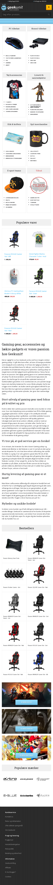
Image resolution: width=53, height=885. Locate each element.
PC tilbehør (14, 28)
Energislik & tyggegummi (14, 158)
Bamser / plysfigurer (37, 112)
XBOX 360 (33, 60)
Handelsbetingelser (12, 844)
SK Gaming (9, 207)
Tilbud (39, 170)
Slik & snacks (10, 151)
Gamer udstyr (34, 197)
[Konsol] (38, 43)
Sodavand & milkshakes (13, 153)
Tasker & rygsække (12, 111)
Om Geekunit (10, 830)
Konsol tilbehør (38, 28)
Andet (8, 65)
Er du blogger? (10, 872)
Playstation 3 (34, 55)
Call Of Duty (34, 151)
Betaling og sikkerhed (13, 853)
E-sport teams (14, 170)
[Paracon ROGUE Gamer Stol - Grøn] (39, 276)
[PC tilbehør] (14, 43)
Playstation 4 (34, 58)
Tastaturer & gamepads (13, 58)
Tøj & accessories (14, 75)
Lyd (7, 60)
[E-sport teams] (14, 185)
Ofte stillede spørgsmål (14, 825)
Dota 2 (32, 156)
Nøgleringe (34, 114)
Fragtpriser (9, 840)
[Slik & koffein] (14, 138)
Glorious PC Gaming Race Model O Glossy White (13, 292)
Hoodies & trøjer (11, 104)
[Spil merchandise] (38, 138)
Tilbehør (33, 202)
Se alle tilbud (34, 204)
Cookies (8, 876)
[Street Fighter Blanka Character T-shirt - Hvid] (39, 239)
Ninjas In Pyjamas (11, 204)
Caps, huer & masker (12, 109)
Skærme (8, 62)
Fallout (33, 158)
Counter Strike (35, 153)
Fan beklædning (11, 106)
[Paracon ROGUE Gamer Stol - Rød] (14, 313)
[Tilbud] (38, 185)
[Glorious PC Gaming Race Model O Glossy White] (14, 276)
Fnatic (8, 200)
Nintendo (33, 160)
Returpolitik (9, 849)
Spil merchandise (38, 124)
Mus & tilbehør (11, 55)
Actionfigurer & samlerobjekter (35, 105)
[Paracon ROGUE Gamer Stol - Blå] (14, 239)
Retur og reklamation (13, 821)
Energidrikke (10, 156)
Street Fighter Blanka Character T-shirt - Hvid (37, 255)
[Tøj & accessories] (14, 89)
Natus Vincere (10, 202)
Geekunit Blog (10, 863)
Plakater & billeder (36, 109)
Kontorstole (34, 200)
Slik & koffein (14, 124)
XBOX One (33, 62)
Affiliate (8, 867)
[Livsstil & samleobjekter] (38, 92)
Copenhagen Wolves (12, 197)
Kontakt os (9, 817)
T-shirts (8, 102)
